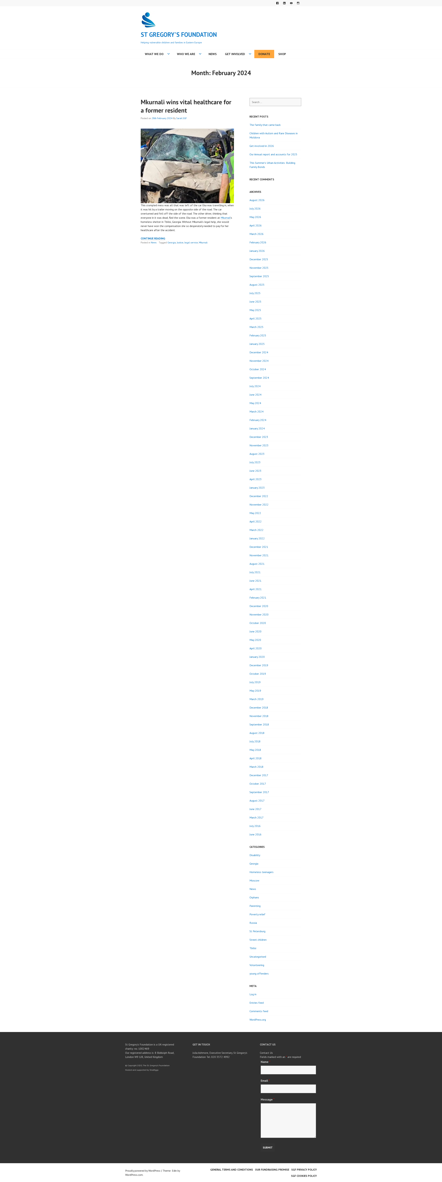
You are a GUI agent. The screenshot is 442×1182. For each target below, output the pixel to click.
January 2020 (257, 656)
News (213, 54)
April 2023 (255, 479)
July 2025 (255, 293)
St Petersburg (257, 931)
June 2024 (255, 394)
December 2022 (258, 496)
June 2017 (255, 809)
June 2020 (255, 631)
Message (268, 1099)
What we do (154, 54)
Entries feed (256, 1002)
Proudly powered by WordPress (142, 1170)
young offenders (259, 973)
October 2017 (257, 783)
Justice (180, 242)
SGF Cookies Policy (304, 1176)
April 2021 (255, 589)
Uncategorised (257, 956)
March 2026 (256, 234)
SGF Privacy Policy (304, 1169)
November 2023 (258, 445)
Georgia (171, 242)
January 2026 (257, 251)
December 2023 (258, 437)
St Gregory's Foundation (179, 34)
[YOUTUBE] (291, 3)
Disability (254, 855)
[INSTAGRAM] (298, 3)
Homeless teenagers (261, 872)
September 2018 (259, 724)
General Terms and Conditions (231, 1169)
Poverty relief (257, 914)
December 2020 (258, 606)
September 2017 (259, 792)
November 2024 (258, 360)
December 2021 (258, 547)
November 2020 (258, 614)
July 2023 (255, 462)
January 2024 (257, 428)
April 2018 (255, 758)
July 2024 (255, 386)
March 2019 (256, 699)
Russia (253, 922)
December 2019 (258, 665)
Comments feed (258, 1011)
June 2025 (255, 301)
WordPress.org (257, 1019)
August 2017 (257, 800)
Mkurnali (225, 217)
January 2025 (257, 344)
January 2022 (257, 538)
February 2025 (257, 335)
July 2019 (255, 682)
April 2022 (255, 521)
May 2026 (255, 217)
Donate (264, 54)
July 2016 (255, 826)
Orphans (254, 897)
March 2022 (256, 530)
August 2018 (257, 733)
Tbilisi (252, 948)
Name (265, 1062)
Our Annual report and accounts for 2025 (273, 154)
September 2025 (259, 276)
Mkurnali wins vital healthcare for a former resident (186, 106)
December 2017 (258, 775)
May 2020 (255, 640)
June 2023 (255, 470)
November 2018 (258, 716)
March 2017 (256, 817)
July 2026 (255, 208)
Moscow (254, 880)
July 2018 (255, 741)
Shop (282, 54)
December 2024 (258, 352)
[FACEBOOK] (277, 3)
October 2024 (257, 369)
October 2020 (257, 623)
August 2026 (257, 200)
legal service (191, 242)
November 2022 (258, 504)
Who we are (186, 54)
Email (265, 1081)
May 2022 (255, 513)
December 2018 (258, 707)
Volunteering (256, 965)
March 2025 (256, 327)
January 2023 (257, 487)
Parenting (255, 906)
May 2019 (255, 690)
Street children (258, 939)
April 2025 (255, 318)
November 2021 (258, 555)
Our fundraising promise (272, 1169)
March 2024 (256, 411)
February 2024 (257, 420)
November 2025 (258, 267)
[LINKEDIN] (284, 3)
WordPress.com (134, 1174)
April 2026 (255, 225)
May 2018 (255, 750)
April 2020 (255, 648)
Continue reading (153, 238)
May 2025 (255, 310)
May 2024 (255, 403)
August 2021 (257, 563)
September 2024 (259, 377)
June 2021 (255, 580)
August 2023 (257, 454)
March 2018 (256, 766)
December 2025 (258, 259)
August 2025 (257, 284)
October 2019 (257, 673)
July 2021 (255, 572)
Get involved (235, 54)
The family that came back (265, 125)
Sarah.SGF (181, 118)
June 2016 (255, 834)
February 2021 (257, 597)
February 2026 (257, 242)
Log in (252, 994)
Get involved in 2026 (261, 146)
